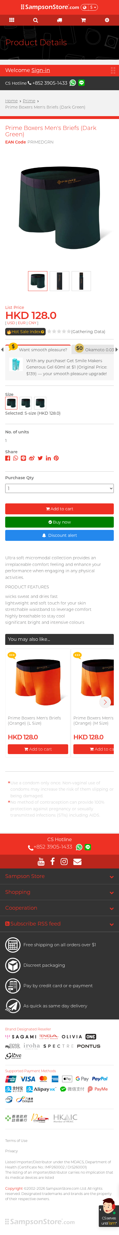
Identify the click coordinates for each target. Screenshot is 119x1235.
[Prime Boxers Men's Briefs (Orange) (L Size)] (38, 682)
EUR (22, 323)
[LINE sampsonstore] (81, 82)
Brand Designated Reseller (28, 1029)
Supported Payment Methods (30, 1071)
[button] (105, 702)
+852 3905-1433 (49, 83)
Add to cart (62, 508)
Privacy (11, 1151)
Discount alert (62, 535)
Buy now (62, 522)
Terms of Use (16, 1140)
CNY (32, 323)
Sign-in (40, 70)
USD (11, 323)
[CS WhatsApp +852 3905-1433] (73, 82)
